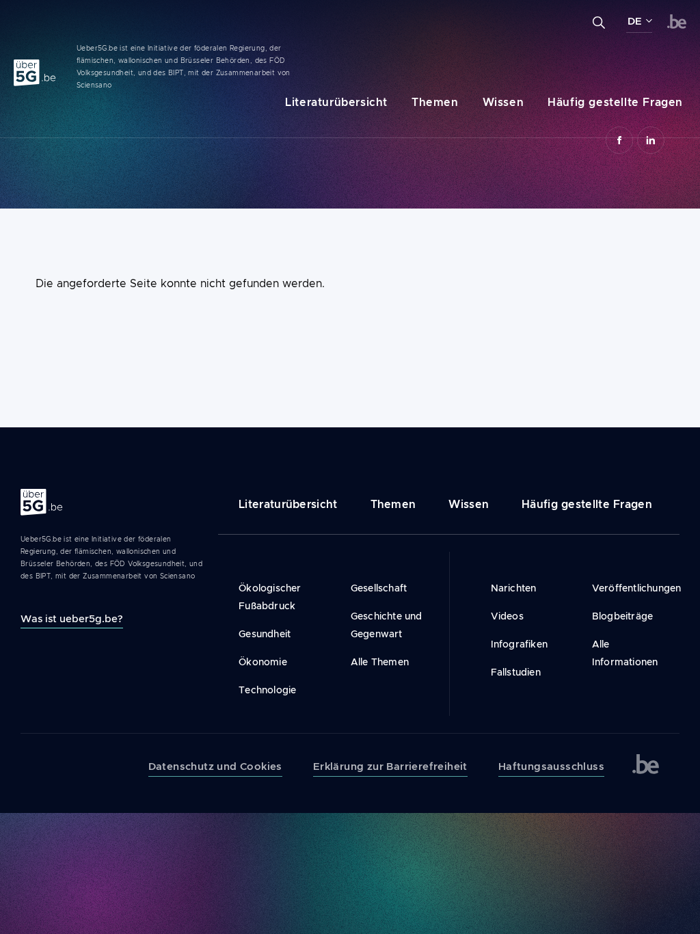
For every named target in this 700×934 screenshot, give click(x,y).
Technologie (267, 690)
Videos (507, 616)
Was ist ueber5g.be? (72, 618)
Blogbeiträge (622, 616)
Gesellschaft (379, 588)
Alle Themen (380, 662)
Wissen (503, 102)
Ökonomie (263, 662)
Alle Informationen (625, 653)
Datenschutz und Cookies (215, 766)
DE (635, 21)
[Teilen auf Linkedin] (650, 140)
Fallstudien (516, 672)
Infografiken (519, 644)
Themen (435, 102)
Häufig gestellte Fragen (615, 102)
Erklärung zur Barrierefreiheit (390, 766)
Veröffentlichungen (625, 588)
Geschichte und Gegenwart (386, 625)
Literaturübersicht (336, 102)
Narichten (514, 588)
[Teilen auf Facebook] (619, 140)
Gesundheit (265, 634)
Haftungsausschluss (551, 766)
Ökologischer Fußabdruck (270, 597)
